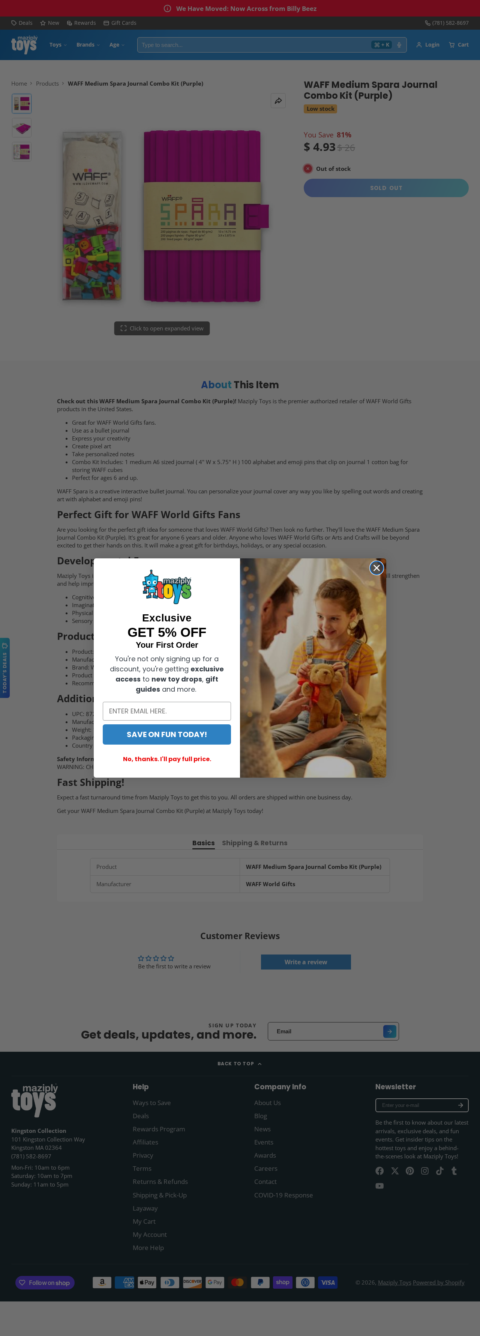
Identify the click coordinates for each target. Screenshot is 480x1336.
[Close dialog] (376, 568)
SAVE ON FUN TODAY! (167, 734)
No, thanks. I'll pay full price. (167, 759)
